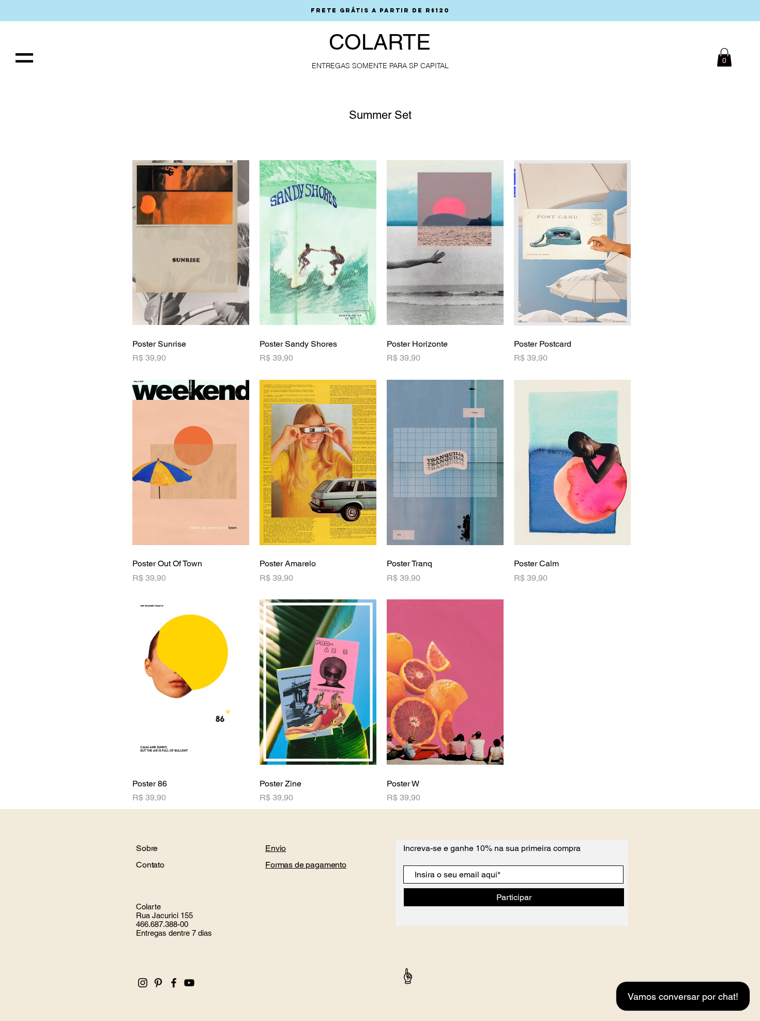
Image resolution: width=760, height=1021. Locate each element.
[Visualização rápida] (190, 242)
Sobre (148, 848)
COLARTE (380, 41)
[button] (24, 58)
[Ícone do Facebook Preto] (174, 983)
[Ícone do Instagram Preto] (142, 983)
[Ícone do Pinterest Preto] (158, 983)
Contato (151, 865)
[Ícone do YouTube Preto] (189, 983)
